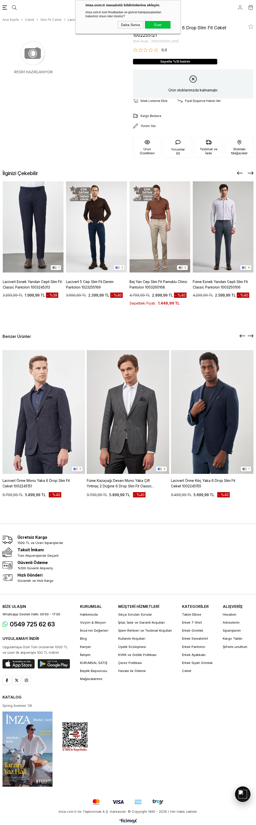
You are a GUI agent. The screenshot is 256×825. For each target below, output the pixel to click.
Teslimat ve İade (209, 151)
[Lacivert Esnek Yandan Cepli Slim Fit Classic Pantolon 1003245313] (33, 226)
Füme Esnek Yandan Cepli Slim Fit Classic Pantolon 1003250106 (220, 284)
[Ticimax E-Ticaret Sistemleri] (128, 821)
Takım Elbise (191, 614)
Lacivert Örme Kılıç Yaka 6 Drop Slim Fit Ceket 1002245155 (203, 483)
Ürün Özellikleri (147, 151)
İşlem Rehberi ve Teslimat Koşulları (145, 630)
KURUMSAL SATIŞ (93, 663)
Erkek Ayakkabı (194, 655)
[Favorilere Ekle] (251, 26)
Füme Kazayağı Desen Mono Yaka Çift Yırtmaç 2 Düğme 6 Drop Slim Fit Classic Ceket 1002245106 (119, 483)
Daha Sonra (130, 25)
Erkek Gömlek (192, 630)
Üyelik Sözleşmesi (132, 647)
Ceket (186, 671)
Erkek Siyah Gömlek (197, 663)
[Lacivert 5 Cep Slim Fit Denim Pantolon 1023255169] (96, 226)
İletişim (85, 655)
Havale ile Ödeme (132, 671)
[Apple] (18, 664)
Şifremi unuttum (235, 647)
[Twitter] (16, 680)
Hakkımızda (89, 614)
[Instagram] (26, 680)
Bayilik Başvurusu (93, 671)
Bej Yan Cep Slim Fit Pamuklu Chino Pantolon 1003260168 (158, 284)
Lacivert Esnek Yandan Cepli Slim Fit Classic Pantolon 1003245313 (32, 284)
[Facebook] (6, 680)
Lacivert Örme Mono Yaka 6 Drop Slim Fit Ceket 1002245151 (36, 483)
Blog (83, 638)
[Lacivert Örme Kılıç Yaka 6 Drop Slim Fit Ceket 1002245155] (212, 412)
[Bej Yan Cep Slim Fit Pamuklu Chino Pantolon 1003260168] (160, 226)
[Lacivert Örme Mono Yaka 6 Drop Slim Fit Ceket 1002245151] (43, 412)
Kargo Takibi (232, 638)
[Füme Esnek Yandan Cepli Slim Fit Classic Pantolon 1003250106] (223, 226)
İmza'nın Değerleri (94, 630)
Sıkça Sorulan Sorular (135, 614)
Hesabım (229, 614)
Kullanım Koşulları (131, 638)
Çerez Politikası (130, 663)
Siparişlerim (232, 630)
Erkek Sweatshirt (195, 638)
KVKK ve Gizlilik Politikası (137, 655)
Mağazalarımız (91, 679)
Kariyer (85, 647)
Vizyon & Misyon (93, 622)
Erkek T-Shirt (192, 622)
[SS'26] (27, 749)
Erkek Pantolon (193, 647)
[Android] (54, 664)
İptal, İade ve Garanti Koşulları (141, 622)
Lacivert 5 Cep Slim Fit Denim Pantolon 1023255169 (90, 284)
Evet (157, 25)
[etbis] (75, 737)
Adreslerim (231, 622)
